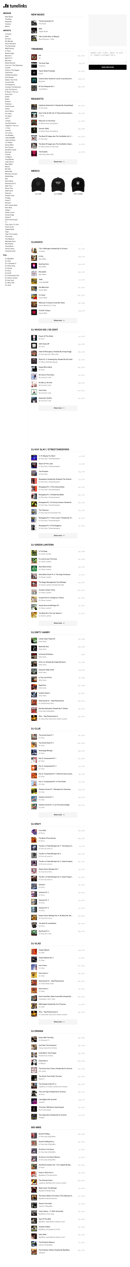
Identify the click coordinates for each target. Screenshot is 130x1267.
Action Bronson (10, 44)
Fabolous (8, 104)
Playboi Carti (9, 195)
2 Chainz (8, 34)
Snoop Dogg (9, 215)
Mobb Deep (9, 176)
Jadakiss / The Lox (11, 126)
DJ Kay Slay (9, 280)
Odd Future (9, 191)
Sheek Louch (9, 212)
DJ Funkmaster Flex (12, 275)
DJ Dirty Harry (10, 266)
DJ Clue (8, 261)
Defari (7, 97)
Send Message (108, 67)
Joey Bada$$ (10, 138)
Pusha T (8, 200)
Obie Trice (8, 186)
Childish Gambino (11, 75)
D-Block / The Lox (11, 92)
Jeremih (8, 130)
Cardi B (7, 68)
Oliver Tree (9, 188)
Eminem (8, 101)
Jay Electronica (10, 123)
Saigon (7, 210)
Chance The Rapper (12, 70)
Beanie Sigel (9, 53)
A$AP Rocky (9, 48)
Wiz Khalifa (9, 244)
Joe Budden (9, 135)
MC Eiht (8, 169)
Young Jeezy (9, 248)
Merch (7, 26)
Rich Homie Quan (11, 205)
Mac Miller (9, 164)
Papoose (8, 193)
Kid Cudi (8, 152)
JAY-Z (7, 118)
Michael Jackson (11, 174)
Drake (7, 99)
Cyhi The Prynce (11, 89)
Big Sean (8, 60)
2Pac (7, 36)
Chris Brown (9, 77)
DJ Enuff (8, 273)
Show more (58, 162)
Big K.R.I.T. (9, 58)
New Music (9, 17)
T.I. (6, 222)
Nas (6, 179)
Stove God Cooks (11, 220)
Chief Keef (9, 72)
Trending (8, 19)
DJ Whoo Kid (9, 283)
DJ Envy (8, 271)
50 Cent (8, 39)
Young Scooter (10, 251)
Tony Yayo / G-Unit (12, 224)
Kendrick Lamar (10, 150)
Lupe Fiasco (9, 162)
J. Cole (7, 128)
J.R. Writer (8, 142)
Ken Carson (9, 147)
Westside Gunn (10, 241)
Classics (8, 24)
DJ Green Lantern (11, 278)
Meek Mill (8, 171)
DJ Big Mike (9, 259)
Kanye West (9, 145)
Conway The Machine (13, 87)
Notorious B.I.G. (10, 183)
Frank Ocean (9, 106)
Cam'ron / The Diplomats (14, 65)
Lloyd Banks (9, 159)
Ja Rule (7, 121)
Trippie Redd (9, 229)
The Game (8, 236)
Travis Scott (9, 227)
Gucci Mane (9, 111)
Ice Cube (8, 113)
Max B (7, 167)
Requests (8, 21)
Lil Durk (8, 154)
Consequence (10, 85)
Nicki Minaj (9, 181)
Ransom (8, 203)
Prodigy (8, 198)
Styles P (8, 217)
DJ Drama (8, 268)
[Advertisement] (58, 220)
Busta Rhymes (10, 63)
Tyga (7, 232)
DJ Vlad (8, 285)
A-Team (8, 51)
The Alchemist (10, 46)
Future (7, 109)
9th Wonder (9, 41)
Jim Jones (8, 133)
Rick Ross (8, 208)
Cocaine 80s (9, 82)
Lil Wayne (8, 157)
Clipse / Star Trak (11, 80)
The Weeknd (9, 239)
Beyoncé (8, 56)
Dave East (8, 94)
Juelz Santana (10, 140)
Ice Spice (8, 116)
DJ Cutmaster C (10, 263)
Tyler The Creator (11, 234)
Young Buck (9, 246)
